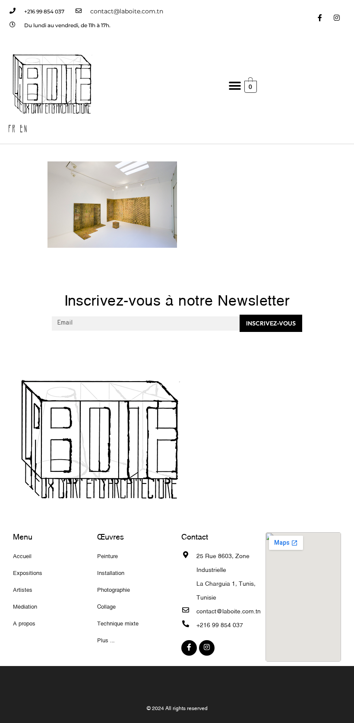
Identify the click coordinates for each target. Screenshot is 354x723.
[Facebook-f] (320, 18)
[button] (234, 86)
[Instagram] (337, 18)
